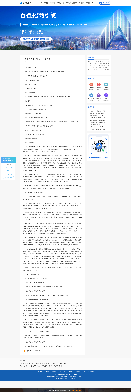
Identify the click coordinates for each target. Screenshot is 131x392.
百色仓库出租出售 (47, 366)
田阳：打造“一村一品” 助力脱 (96, 126)
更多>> (108, 107)
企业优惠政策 (62, 371)
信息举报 (67, 378)
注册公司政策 (8, 167)
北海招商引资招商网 (49, 363)
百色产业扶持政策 (61, 363)
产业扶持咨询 (8, 174)
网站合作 (73, 378)
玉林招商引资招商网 (25, 363)
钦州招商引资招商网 (37, 363)
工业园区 (81, 3)
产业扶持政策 (60, 3)
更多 (102, 72)
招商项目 (74, 3)
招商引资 (46, 3)
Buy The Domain (60, 378)
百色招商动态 (28, 51)
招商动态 (68, 3)
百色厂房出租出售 (36, 366)
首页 (40, 3)
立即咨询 (91, 89)
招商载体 (92, 371)
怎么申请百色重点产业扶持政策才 (97, 120)
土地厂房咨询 (8, 171)
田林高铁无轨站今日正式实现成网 (97, 129)
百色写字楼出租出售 (59, 366)
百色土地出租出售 (25, 366)
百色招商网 (22, 51)
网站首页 (40, 371)
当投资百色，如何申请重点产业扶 (97, 117)
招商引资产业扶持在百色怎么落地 (97, 115)
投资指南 (52, 3)
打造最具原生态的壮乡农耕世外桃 (97, 122)
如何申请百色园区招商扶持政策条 (97, 113)
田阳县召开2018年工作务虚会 (97, 124)
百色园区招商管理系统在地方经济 (97, 111)
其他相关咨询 (8, 177)
